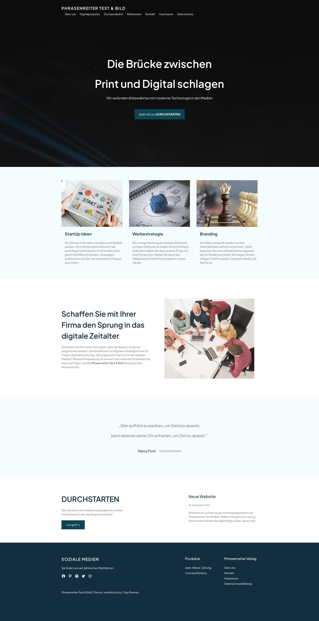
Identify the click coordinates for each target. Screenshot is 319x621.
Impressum (231, 578)
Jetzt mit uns (159, 114)
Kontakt (229, 573)
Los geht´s (73, 524)
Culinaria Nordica (196, 573)
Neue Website (202, 496)
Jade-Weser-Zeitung (198, 567)
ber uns (230, 567)
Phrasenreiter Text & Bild (93, 8)
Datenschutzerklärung (238, 583)
